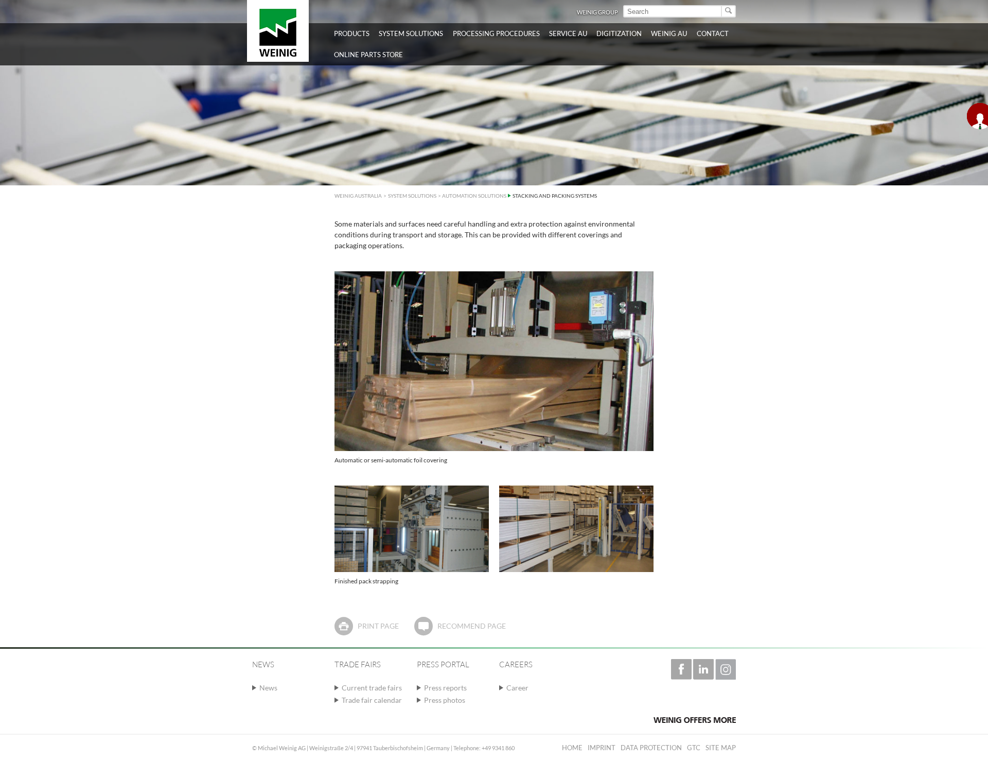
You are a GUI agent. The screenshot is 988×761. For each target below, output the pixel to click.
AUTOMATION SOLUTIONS (474, 196)
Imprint (601, 747)
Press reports (445, 687)
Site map (720, 747)
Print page (378, 625)
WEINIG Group (597, 12)
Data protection (651, 747)
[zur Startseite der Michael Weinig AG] (278, 31)
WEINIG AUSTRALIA (358, 196)
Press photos (444, 700)
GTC (693, 747)
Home (572, 747)
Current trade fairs (372, 687)
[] (729, 11)
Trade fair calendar (372, 700)
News (268, 687)
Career (517, 687)
